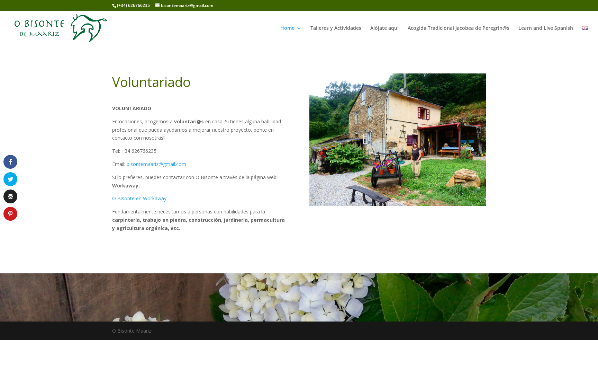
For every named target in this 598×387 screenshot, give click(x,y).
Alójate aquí (384, 28)
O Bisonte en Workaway (139, 198)
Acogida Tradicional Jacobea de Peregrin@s (458, 28)
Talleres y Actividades (335, 28)
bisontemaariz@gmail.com (156, 164)
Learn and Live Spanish (545, 28)
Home (287, 28)
